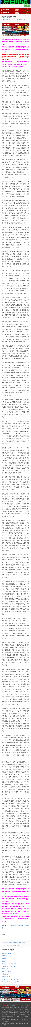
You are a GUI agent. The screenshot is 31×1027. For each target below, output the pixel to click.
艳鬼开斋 (4, 956)
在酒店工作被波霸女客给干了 (9, 963)
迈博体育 (17, 1009)
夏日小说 (15, 2)
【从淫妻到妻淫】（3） (8, 953)
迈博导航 (13, 1011)
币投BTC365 (25, 1016)
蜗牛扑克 (22, 1009)
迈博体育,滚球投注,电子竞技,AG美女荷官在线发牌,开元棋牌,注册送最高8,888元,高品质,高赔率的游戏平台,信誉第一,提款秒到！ (15, 64)
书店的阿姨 (5, 974)
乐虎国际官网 (18, 1014)
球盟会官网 (4, 1016)
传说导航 (19, 1006)
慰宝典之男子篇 (6, 976)
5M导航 (6, 1007)
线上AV (20, 1007)
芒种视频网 (4, 1018)
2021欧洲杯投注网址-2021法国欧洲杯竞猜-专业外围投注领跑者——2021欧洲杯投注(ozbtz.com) (15, 918)
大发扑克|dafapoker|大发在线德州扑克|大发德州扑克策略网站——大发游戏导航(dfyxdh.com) (15, 41)
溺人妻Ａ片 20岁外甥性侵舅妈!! (10, 979)
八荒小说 (8, 1009)
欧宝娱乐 (23, 1006)
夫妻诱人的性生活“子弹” (12, 945)
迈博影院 (6, 1014)
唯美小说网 (22, 1012)
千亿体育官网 (25, 1014)
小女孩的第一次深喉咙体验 (9, 966)
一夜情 (3, 19)
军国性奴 (4, 958)
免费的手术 (5, 969)
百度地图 (6, 1021)
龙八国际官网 (11, 1014)
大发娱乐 (13, 1009)
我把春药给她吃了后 (9, 17)
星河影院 (8, 1011)
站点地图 (24, 1019)
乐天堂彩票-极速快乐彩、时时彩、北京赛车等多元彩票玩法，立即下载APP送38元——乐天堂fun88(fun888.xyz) (15, 911)
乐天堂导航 (23, 1011)
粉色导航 (11, 1007)
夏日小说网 (8, 19)
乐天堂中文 (11, 1012)
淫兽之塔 (4, 961)
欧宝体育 (6, 1012)
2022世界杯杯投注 (11, 1006)
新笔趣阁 (24, 1007)
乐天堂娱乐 (17, 1011)
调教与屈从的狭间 (6, 971)
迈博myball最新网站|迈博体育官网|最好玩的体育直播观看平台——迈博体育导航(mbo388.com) (15, 49)
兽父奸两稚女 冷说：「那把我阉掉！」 (12, 982)
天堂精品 (17, 1012)
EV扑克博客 (10, 1016)
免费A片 (16, 1007)
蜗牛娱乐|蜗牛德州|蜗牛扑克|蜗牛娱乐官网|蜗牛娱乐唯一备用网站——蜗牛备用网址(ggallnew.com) (15, 898)
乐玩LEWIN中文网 (17, 1016)
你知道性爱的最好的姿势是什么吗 (15, 942)
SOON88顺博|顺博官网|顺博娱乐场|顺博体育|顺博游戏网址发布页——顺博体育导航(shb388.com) (15, 56)
